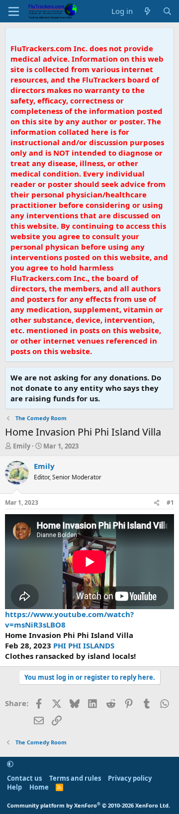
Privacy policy (130, 778)
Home (39, 787)
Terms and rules (75, 778)
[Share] (156, 503)
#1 (170, 502)
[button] (10, 764)
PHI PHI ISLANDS (83, 645)
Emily (21, 446)
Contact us (24, 778)
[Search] (167, 11)
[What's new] (147, 11)
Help (14, 787)
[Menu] (13, 11)
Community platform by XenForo (88, 805)
